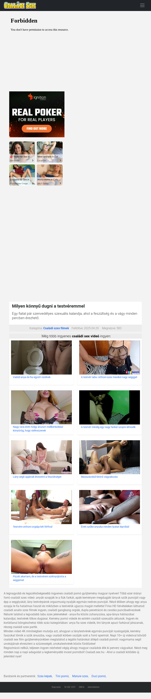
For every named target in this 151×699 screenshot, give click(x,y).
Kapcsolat (56, 687)
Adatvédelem (93, 687)
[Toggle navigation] (142, 5)
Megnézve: (109, 328)
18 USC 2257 (70, 687)
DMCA (81, 687)
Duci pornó (99, 676)
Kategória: (36, 328)
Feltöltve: (77, 328)
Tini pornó (62, 676)
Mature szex (80, 676)
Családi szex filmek (56, 328)
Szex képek (44, 676)
